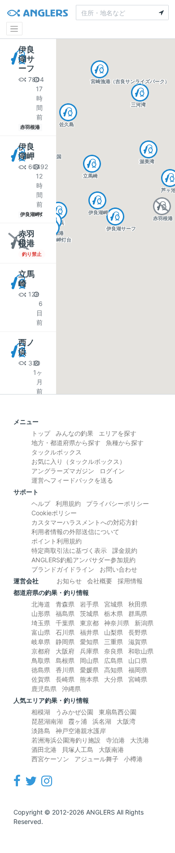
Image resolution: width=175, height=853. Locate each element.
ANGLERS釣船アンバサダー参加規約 (83, 560)
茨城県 (89, 613)
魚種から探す (125, 442)
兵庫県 (89, 651)
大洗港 (139, 740)
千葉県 (65, 623)
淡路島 (40, 730)
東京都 (89, 623)
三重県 (113, 641)
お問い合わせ (118, 569)
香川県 (65, 670)
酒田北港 (44, 749)
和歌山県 (140, 651)
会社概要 (99, 581)
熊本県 (89, 679)
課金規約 (124, 550)
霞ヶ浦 (77, 721)
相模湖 (40, 712)
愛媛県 (89, 670)
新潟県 (144, 623)
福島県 (65, 613)
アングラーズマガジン (62, 471)
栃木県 (113, 613)
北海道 (40, 604)
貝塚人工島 (77, 749)
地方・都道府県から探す (66, 442)
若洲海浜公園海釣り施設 (66, 740)
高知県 (113, 670)
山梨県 (113, 632)
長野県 (137, 632)
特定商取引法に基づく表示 (69, 550)
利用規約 (68, 503)
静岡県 (65, 641)
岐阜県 (40, 641)
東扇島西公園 (117, 712)
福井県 (89, 632)
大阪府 (65, 651)
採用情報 (130, 581)
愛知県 (89, 641)
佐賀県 (40, 679)
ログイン (112, 471)
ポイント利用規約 (56, 541)
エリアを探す (117, 433)
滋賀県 (137, 641)
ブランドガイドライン (62, 569)
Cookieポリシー (54, 513)
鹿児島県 (44, 688)
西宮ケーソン (50, 759)
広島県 (113, 660)
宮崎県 (137, 679)
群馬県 (137, 613)
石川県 (65, 632)
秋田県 (137, 604)
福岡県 (137, 670)
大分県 (113, 679)
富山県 (40, 632)
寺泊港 (115, 740)
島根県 (65, 660)
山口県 (137, 660)
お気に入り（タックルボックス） (78, 461)
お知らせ (69, 581)
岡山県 (89, 660)
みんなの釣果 (74, 433)
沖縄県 (71, 688)
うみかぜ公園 (74, 712)
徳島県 (40, 670)
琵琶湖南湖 (47, 721)
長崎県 (65, 679)
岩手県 (89, 604)
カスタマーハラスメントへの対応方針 (84, 522)
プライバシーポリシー (117, 503)
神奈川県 (116, 623)
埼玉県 (40, 623)
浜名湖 (101, 721)
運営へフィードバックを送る (72, 480)
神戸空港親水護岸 (81, 730)
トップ (40, 433)
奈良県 (113, 651)
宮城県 (113, 604)
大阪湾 (126, 721)
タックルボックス (56, 452)
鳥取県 (40, 660)
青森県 (65, 604)
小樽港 (133, 759)
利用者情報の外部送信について (75, 531)
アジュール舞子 (96, 759)
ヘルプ (40, 503)
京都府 (40, 651)
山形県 (40, 613)
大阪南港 (111, 749)
